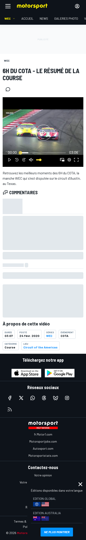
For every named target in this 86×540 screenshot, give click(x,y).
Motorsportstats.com (43, 455)
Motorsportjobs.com (43, 441)
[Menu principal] (7, 6)
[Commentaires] (9, 89)
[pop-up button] (69, 159)
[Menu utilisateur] (77, 6)
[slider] (43, 152)
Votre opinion (43, 475)
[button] (44, 132)
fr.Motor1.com (43, 434)
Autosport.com (43, 448)
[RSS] (9, 409)
